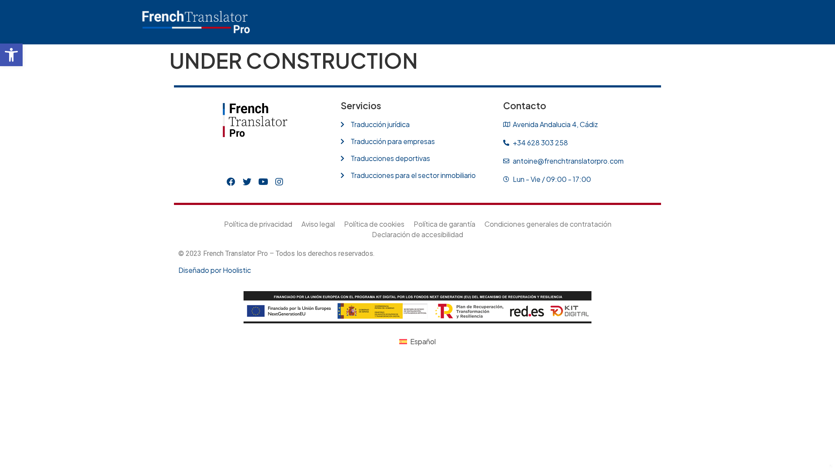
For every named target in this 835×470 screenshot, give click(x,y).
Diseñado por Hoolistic (214, 270)
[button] (11, 55)
